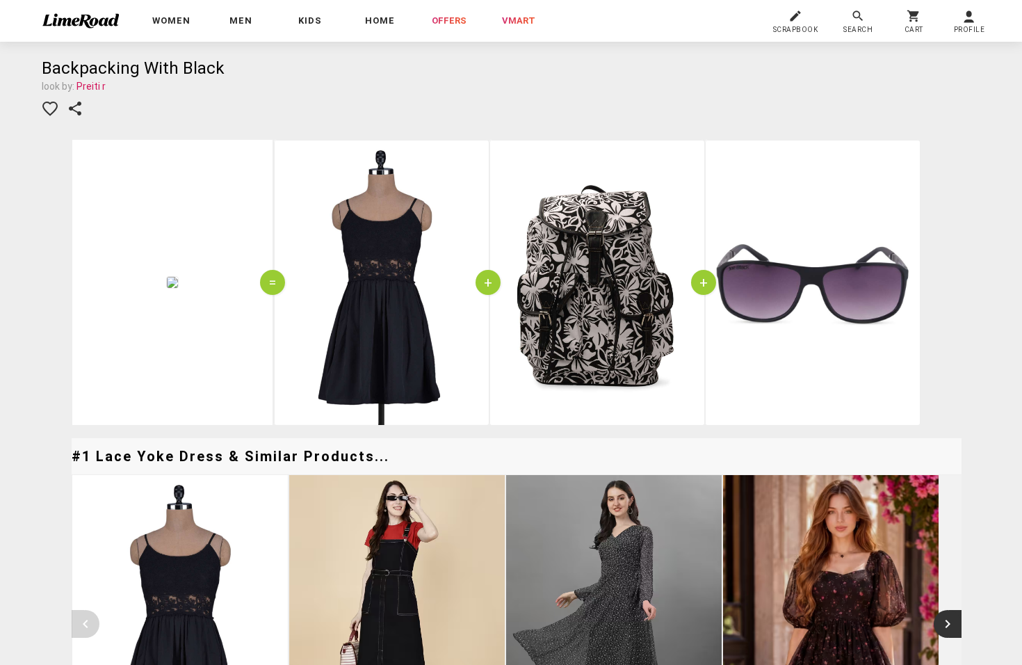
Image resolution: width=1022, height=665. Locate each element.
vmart (518, 20)
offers (449, 20)
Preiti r (91, 86)
